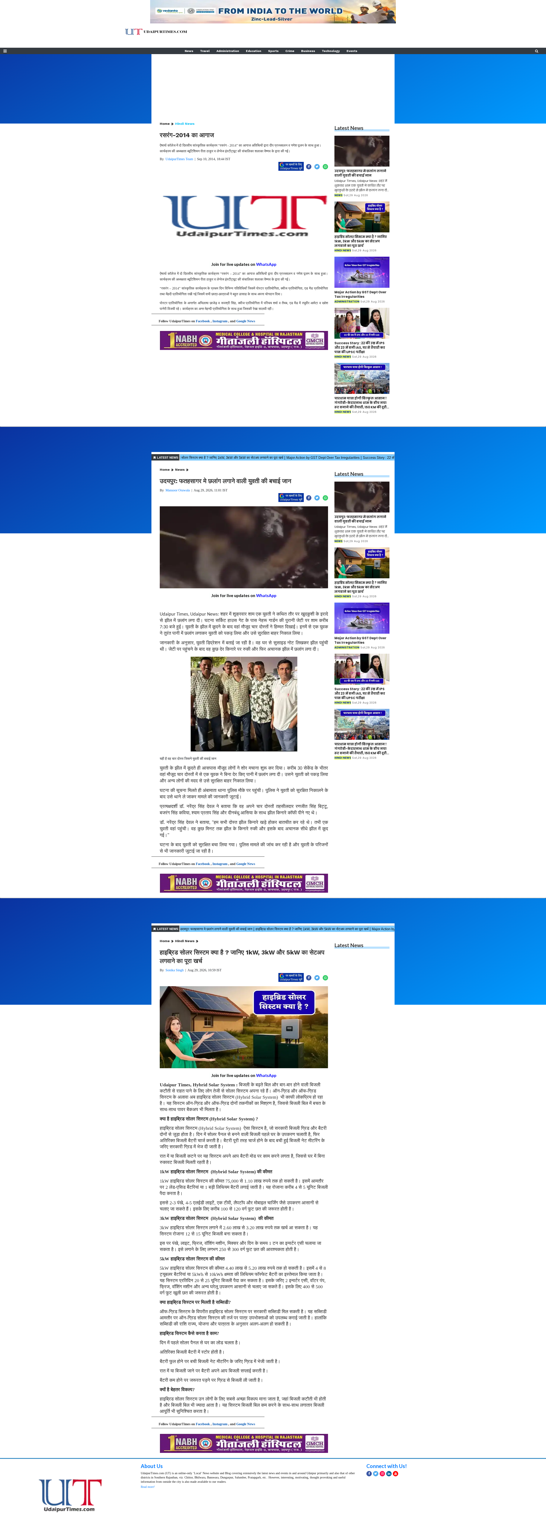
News (189, 51)
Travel (205, 51)
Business (308, 51)
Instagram (219, 321)
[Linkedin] (389, 1473)
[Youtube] (395, 1473)
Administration (227, 51)
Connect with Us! (386, 1466)
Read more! (148, 1486)
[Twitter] (375, 1473)
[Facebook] (369, 1473)
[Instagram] (382, 1473)
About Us (152, 1466)
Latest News (348, 128)
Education (253, 51)
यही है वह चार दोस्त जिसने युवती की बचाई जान (188, 758)
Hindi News (185, 124)
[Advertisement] (273, 84)
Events (352, 51)
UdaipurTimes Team (179, 159)
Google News (245, 321)
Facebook (203, 321)
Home (165, 124)
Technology (331, 51)
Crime (289, 51)
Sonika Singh (175, 970)
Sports (273, 51)
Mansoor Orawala (178, 490)
